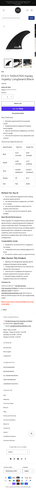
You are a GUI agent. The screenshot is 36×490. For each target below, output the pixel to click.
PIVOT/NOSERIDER (8, 367)
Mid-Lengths (7, 351)
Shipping (3, 89)
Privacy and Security (9, 416)
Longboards (7, 356)
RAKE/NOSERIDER (8, 371)
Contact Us (6, 428)
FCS (2, 72)
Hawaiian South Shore (14, 486)
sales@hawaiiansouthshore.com (11, 293)
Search (31, 18)
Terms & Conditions (9, 420)
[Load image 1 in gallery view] (8, 63)
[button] (4, 10)
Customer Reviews (9, 440)
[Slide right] (34, 64)
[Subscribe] (27, 452)
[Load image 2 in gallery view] (18, 63)
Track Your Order (8, 403)
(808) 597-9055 (6, 291)
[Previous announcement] (3, 3)
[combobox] (14, 18)
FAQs (4, 411)
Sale (4, 395)
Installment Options (9, 436)
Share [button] (5, 310)
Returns (5, 407)
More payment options (18, 113)
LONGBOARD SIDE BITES (10, 384)
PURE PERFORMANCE (9, 379)
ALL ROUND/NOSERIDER (10, 375)
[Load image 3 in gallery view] (27, 63)
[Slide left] (2, 64)
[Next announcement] (33, 3)
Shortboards (7, 347)
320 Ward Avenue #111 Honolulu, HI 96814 (18, 321)
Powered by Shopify (26, 486)
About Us (6, 424)
